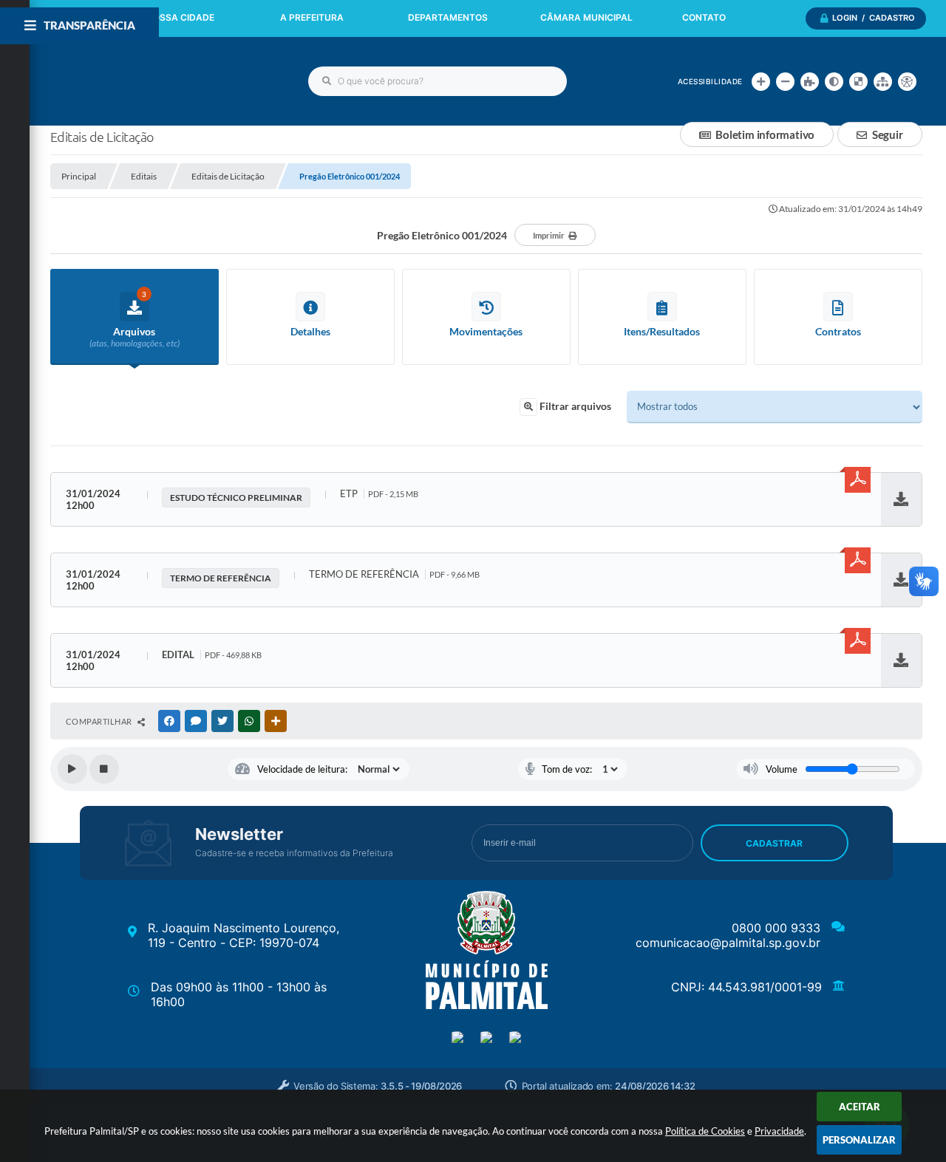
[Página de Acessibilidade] (907, 81)
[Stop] (104, 769)
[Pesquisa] (326, 81)
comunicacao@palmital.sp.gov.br (728, 942)
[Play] (72, 769)
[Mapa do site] (883, 81)
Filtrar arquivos (574, 406)
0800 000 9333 (776, 927)
